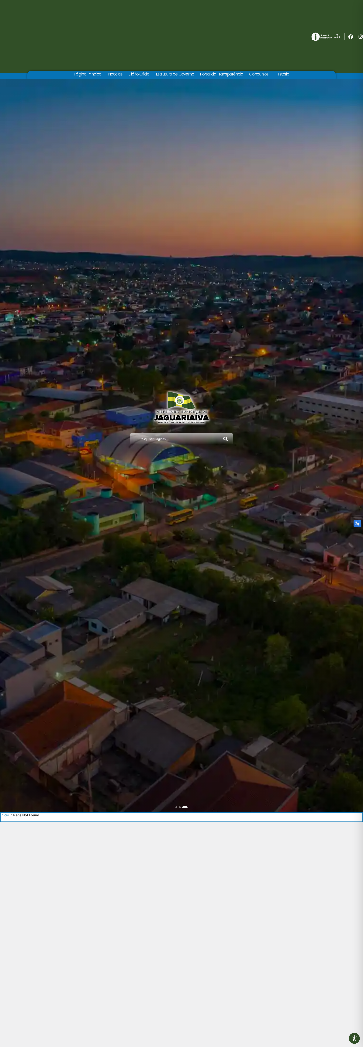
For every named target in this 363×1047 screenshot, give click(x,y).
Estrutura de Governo (175, 74)
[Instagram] (360, 36)
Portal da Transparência (221, 74)
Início (5, 815)
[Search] (226, 439)
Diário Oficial (139, 74)
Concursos (258, 74)
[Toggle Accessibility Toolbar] (354, 1038)
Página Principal (88, 74)
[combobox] (175, 439)
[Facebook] (350, 36)
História (282, 74)
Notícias (115, 74)
